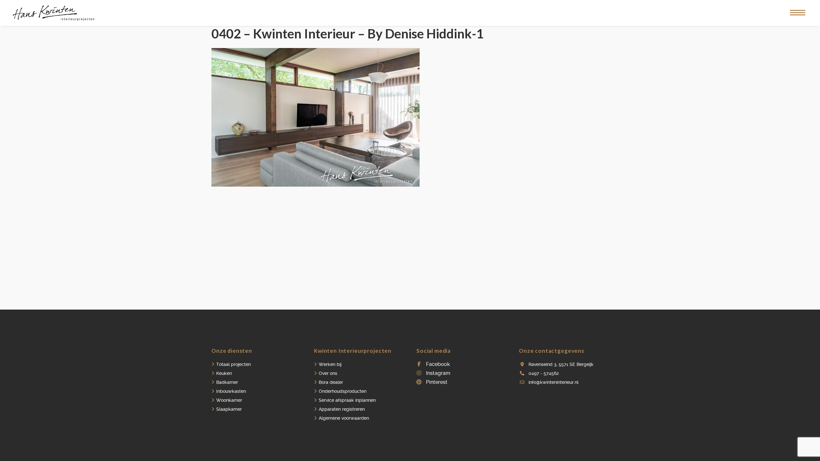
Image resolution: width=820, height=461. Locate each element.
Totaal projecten (233, 364)
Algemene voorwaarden (344, 418)
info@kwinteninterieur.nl (553, 382)
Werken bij (330, 364)
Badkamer (227, 382)
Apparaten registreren (342, 409)
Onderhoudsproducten (342, 391)
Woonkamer (229, 400)
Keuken (224, 373)
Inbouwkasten (231, 391)
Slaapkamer (229, 409)
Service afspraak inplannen (347, 400)
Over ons (328, 373)
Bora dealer (331, 382)
